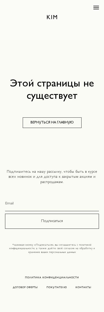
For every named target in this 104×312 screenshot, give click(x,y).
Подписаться (52, 221)
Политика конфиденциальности (52, 278)
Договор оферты (25, 287)
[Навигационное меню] (96, 7)
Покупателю (56, 287)
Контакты (83, 287)
